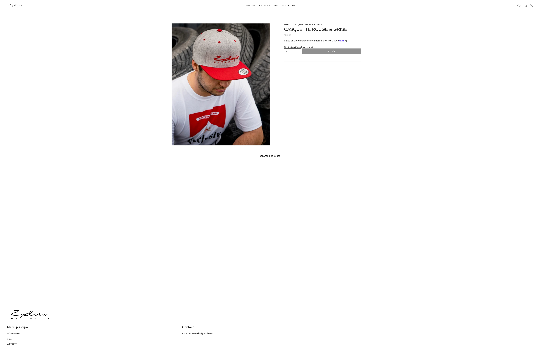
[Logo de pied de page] (30, 313)
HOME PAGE (14, 333)
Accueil (287, 24)
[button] (250, 5)
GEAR (10, 339)
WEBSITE (12, 344)
